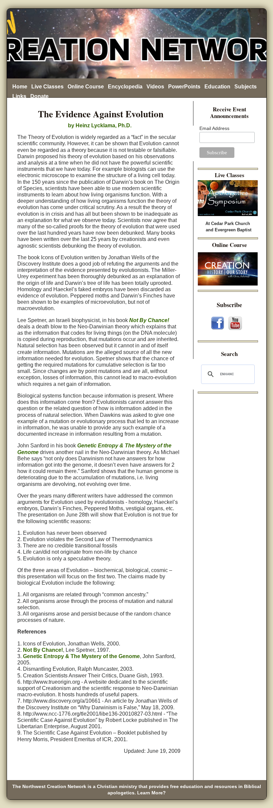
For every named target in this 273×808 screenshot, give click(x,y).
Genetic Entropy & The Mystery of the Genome (81, 656)
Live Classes (47, 86)
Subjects (245, 86)
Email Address (214, 128)
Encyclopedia (125, 86)
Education (217, 86)
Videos (155, 86)
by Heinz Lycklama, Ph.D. (99, 125)
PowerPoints (184, 86)
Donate (39, 96)
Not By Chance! (149, 320)
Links (19, 96)
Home (19, 86)
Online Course (86, 86)
